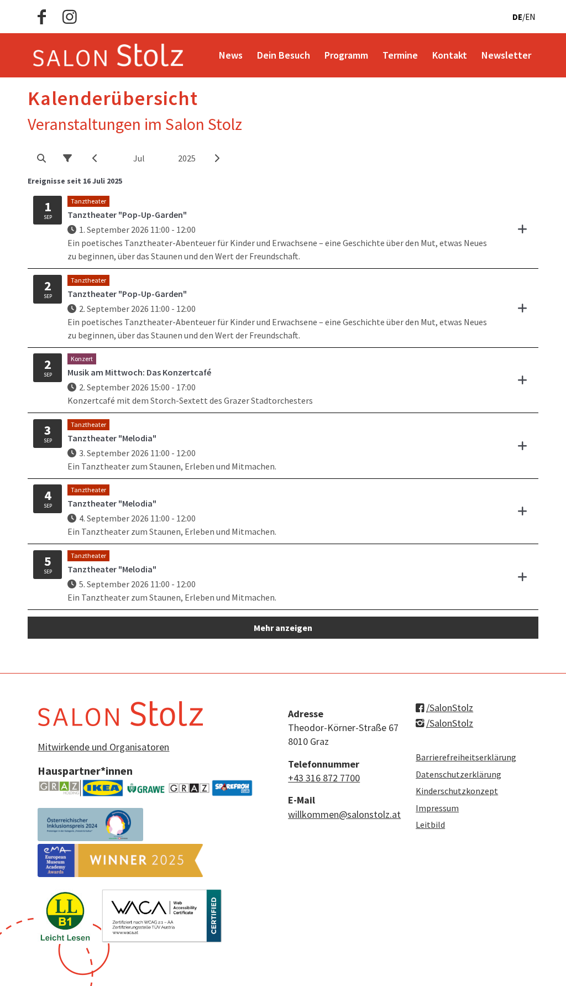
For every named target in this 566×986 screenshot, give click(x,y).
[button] (41, 158)
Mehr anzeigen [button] (283, 627)
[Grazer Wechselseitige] (146, 788)
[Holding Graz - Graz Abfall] (59, 788)
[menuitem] (231, 55)
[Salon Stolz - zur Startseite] (108, 55)
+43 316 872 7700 (324, 777)
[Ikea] (103, 788)
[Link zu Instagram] (69, 16)
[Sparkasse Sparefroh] (232, 788)
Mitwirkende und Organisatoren (103, 746)
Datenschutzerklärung (458, 774)
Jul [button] (139, 158)
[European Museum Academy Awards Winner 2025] (120, 860)
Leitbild (430, 824)
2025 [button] (187, 158)
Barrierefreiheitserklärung (466, 757)
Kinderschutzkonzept (457, 790)
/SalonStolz (449, 707)
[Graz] (189, 788)
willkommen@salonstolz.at (344, 814)
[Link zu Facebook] (41, 16)
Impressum (437, 807)
